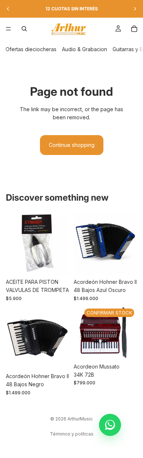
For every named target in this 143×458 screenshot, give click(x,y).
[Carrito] (134, 29)
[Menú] (8, 28)
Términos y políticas (72, 434)
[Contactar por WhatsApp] (110, 425)
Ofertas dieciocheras (31, 49)
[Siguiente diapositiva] (135, 9)
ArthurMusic (80, 419)
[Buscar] (24, 29)
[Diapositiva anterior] (8, 9)
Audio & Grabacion (84, 49)
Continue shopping (72, 145)
